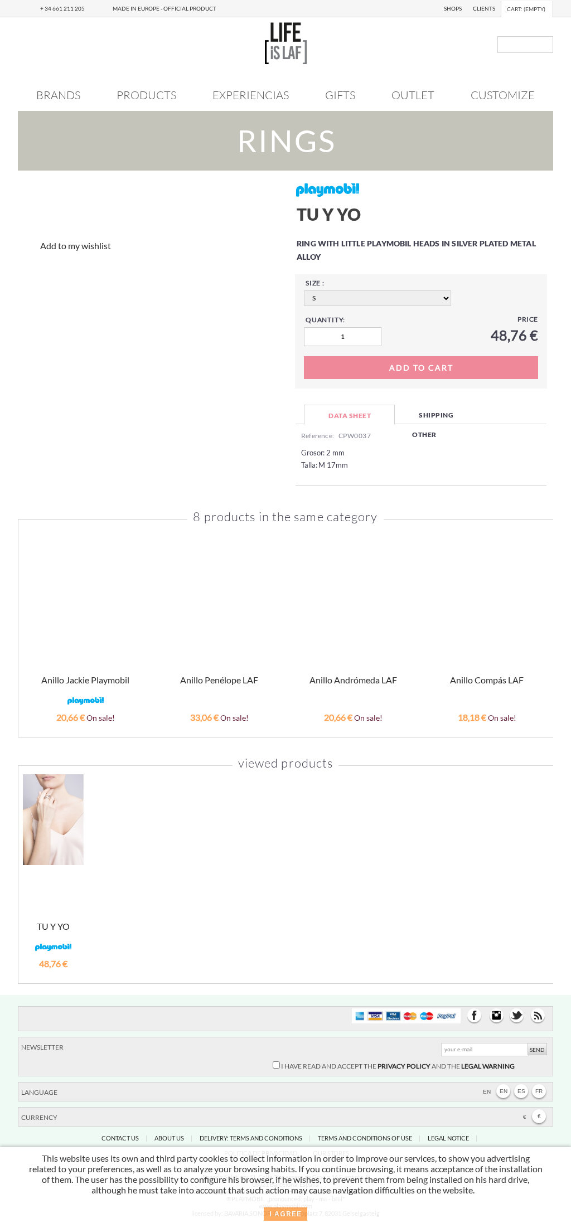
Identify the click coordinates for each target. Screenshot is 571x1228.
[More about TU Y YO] (53, 819)
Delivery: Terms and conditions (251, 1138)
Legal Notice (448, 1138)
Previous (32, 614)
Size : (315, 283)
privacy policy (404, 1066)
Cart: (526, 9)
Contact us (120, 1138)
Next (539, 614)
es (521, 1091)
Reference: (317, 435)
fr (539, 1091)
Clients (484, 8)
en (503, 1091)
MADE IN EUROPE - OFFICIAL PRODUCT (164, 8)
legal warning (488, 1066)
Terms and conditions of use (365, 1138)
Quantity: (325, 320)
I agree (285, 1214)
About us (169, 1138)
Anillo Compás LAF (487, 679)
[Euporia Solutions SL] (286, 60)
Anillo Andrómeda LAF (353, 679)
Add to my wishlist (75, 245)
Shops (453, 8)
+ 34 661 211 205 (62, 8)
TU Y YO (53, 926)
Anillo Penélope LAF (219, 679)
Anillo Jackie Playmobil (85, 679)
